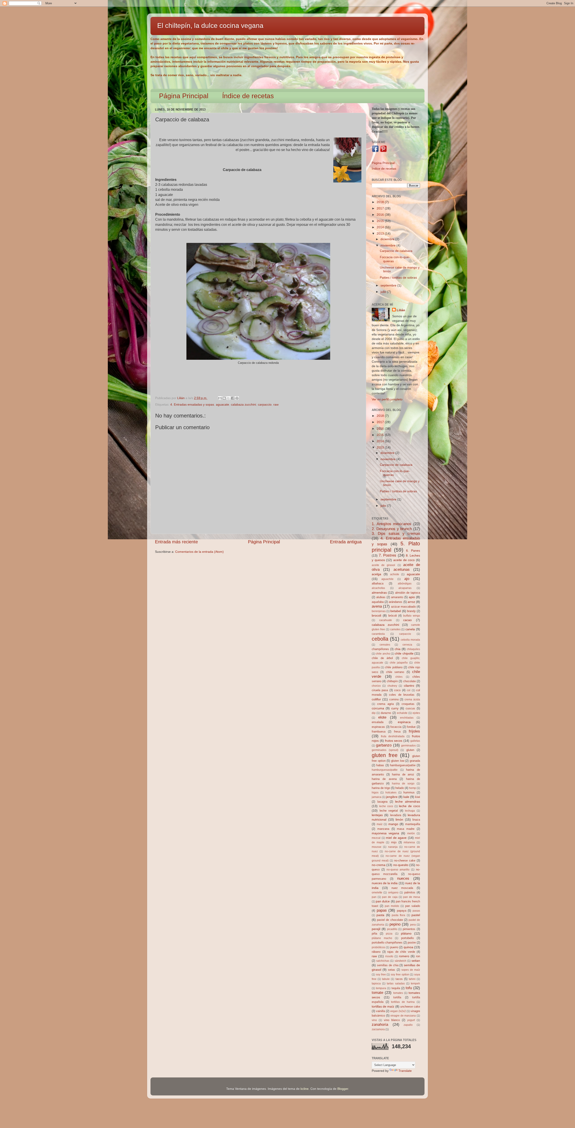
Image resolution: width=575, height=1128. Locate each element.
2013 (381, 233)
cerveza (407, 644)
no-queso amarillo (398, 869)
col (408, 690)
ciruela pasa (380, 690)
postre (412, 942)
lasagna (382, 801)
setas (391, 969)
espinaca (404, 722)
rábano (376, 951)
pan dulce (383, 901)
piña (374, 933)
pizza (389, 933)
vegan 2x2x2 (398, 1011)
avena (377, 606)
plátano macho (382, 938)
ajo (406, 578)
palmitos (409, 892)
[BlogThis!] (224, 398)
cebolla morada (410, 639)
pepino (394, 924)
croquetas (408, 704)
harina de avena (384, 779)
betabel (395, 611)
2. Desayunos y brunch (392, 528)
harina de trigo (381, 788)
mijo (393, 842)
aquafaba (378, 602)
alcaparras (404, 588)
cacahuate (385, 620)
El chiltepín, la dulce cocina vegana (210, 25)
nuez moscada (402, 888)
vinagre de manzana (403, 1015)
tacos (399, 979)
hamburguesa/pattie (403, 765)
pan (374, 897)
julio (383, 291)
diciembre (387, 239)
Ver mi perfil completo (387, 399)
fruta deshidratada (393, 736)
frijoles (414, 731)
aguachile (387, 579)
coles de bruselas (401, 694)
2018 (381, 202)
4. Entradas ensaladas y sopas (192, 404)
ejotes (416, 713)
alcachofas (378, 588)
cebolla (380, 639)
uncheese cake (410, 1006)
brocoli (376, 615)
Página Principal (183, 96)
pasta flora (398, 915)
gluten (410, 750)
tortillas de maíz (383, 1006)
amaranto (397, 597)
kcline (305, 1088)
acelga (376, 574)
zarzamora (378, 1029)
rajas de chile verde (401, 951)
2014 (381, 227)
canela (410, 629)
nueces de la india (385, 883)
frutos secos (393, 740)
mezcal (376, 838)
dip (374, 713)
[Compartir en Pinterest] (237, 398)
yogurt (411, 1020)
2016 (381, 214)
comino (394, 699)
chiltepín (392, 681)
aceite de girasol (383, 565)
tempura (381, 988)
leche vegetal (389, 810)
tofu (409, 988)
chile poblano (393, 667)
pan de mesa (411, 897)
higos (375, 792)
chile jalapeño (399, 662)
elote (382, 717)
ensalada (377, 722)
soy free (381, 974)
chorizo (376, 685)
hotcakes (390, 792)
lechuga (410, 810)
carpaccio (265, 404)
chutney (392, 685)
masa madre (405, 828)
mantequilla (412, 824)
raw (276, 404)
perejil (376, 929)
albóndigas (404, 583)
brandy (411, 611)
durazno (386, 713)
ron (418, 956)
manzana (383, 828)
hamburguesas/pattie (385, 769)
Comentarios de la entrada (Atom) (199, 551)
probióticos (378, 947)
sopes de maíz (410, 969)
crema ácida (412, 699)
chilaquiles (413, 649)
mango (393, 824)
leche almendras (407, 801)
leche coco (386, 806)
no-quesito (400, 865)
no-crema (378, 865)
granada (415, 760)
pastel (415, 915)
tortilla (397, 997)
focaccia (395, 726)
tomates (398, 993)
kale (406, 797)
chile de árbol (382, 658)
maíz (380, 824)
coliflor (376, 699)
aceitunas (402, 569)
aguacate (222, 404)
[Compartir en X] (228, 398)
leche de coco (409, 806)
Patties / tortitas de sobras (398, 277)
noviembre (388, 245)
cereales (385, 644)
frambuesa (378, 731)
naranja (393, 847)
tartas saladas (396, 983)
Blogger (342, 1088)
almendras (379, 592)
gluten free (385, 755)
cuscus (410, 708)
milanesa (409, 842)
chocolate (409, 681)
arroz (411, 602)
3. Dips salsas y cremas (396, 533)
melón (411, 833)
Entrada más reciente (176, 541)
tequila (395, 988)
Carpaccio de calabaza (396, 251)
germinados (408, 745)
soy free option (400, 974)
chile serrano (395, 672)
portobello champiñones (387, 942)
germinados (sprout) (385, 750)
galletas (415, 740)
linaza (416, 819)
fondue (411, 726)
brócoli (392, 615)
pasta (380, 915)
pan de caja (389, 897)
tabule (386, 979)
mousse (376, 847)
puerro (394, 947)
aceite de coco (404, 560)
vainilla (380, 1011)
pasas (416, 910)
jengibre (392, 797)
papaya (401, 910)
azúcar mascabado (403, 606)
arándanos (395, 602)
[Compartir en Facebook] (232, 398)
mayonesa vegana (385, 833)
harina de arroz (403, 774)
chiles (398, 676)
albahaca (377, 583)
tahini (412, 979)
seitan (415, 960)
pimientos (409, 929)
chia (397, 649)
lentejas (377, 815)
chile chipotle (404, 653)
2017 (381, 208)
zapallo (408, 1025)
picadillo (392, 929)
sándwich (400, 960)
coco (397, 690)
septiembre (388, 285)
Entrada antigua (346, 541)
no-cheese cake (404, 860)
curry (394, 708)
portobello (407, 938)
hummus (409, 792)
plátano (406, 933)
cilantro (409, 685)
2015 (381, 221)
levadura (395, 815)
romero (404, 956)
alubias (380, 597)
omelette (377, 892)
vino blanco (392, 1020)
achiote (394, 574)
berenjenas (379, 611)
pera (413, 924)
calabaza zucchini (243, 404)
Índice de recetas (248, 96)
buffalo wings (411, 615)
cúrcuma (378, 708)
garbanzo (383, 745)
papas (382, 910)
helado (399, 788)
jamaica (376, 797)
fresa (397, 731)
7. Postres (387, 555)
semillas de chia (387, 965)
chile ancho (383, 653)
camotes (395, 629)
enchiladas (407, 717)
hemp (412, 788)
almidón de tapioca (407, 592)
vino (374, 1020)
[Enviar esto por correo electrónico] (220, 398)
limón (399, 819)
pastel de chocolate (390, 919)
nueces (403, 878)
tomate (377, 992)
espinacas (378, 726)
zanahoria (380, 1024)
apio (412, 597)
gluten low (397, 760)
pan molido (392, 906)
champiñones (380, 649)
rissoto (389, 956)
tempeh (415, 983)
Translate (405, 1070)
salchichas (382, 960)
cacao (407, 620)
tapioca (376, 983)
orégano (393, 892)
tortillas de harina (403, 1002)
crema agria (385, 704)
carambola (378, 634)
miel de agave (396, 837)
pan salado (412, 906)
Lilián (401, 310)
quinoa (408, 947)
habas (380, 765)
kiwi (417, 797)
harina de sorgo (403, 783)
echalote (402, 713)
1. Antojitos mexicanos (391, 524)
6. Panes (413, 550)
